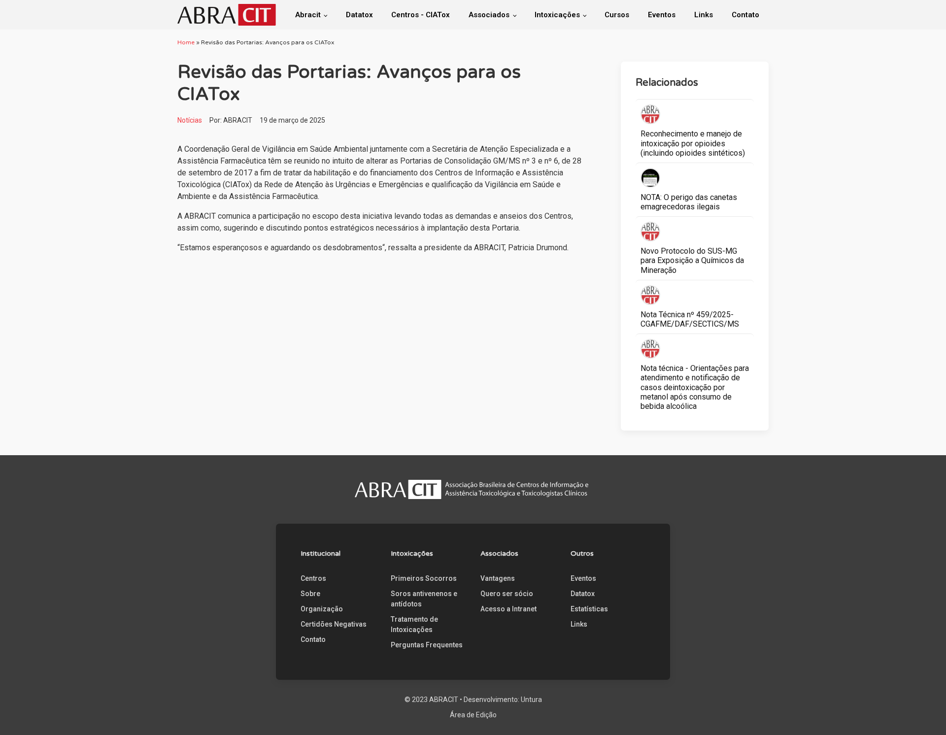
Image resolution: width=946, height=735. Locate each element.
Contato (745, 14)
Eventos (662, 14)
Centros (313, 578)
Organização (322, 609)
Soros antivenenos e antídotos (424, 599)
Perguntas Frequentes (427, 645)
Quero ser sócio (506, 594)
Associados (489, 14)
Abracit (308, 14)
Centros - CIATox (420, 14)
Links (703, 14)
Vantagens (497, 578)
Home (186, 42)
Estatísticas (589, 609)
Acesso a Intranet (508, 609)
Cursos (617, 14)
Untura (531, 699)
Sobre (310, 594)
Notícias (189, 120)
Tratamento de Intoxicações (414, 624)
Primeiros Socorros (424, 578)
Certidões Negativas (334, 624)
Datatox (359, 14)
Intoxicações (557, 14)
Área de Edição (473, 715)
